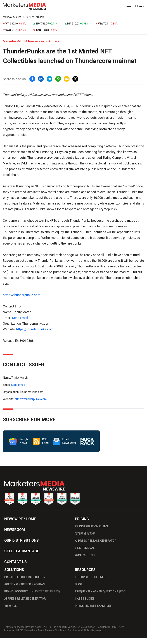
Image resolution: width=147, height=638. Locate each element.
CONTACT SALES (86, 555)
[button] (128, 6)
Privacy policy (33, 626)
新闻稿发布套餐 (85, 533)
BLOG (78, 584)
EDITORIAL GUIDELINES (90, 577)
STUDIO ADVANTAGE (21, 551)
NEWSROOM (14, 530)
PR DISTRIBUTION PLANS (91, 526)
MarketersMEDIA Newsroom (23, 41)
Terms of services (14, 626)
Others (54, 41)
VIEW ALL (10, 605)
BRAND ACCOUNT (32, 591)
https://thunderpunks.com (21, 295)
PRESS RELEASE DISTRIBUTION (24, 577)
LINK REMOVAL (85, 548)
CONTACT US (15, 562)
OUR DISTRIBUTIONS (21, 540)
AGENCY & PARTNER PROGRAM (24, 584)
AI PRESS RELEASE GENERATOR (95, 540)
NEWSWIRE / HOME (20, 519)
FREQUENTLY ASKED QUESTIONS (100, 591)
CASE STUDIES (84, 598)
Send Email (20, 318)
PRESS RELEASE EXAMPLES (93, 605)
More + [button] (139, 6)
